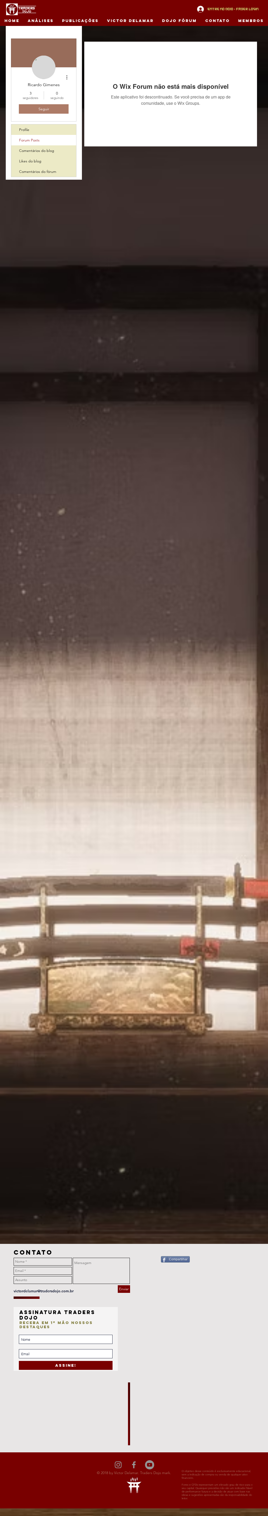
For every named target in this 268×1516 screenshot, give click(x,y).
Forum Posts (29, 140)
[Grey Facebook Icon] (133, 1464)
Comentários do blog (36, 150)
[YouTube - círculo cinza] (149, 1464)
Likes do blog (30, 161)
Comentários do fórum (37, 171)
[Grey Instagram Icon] (118, 1464)
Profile (24, 129)
